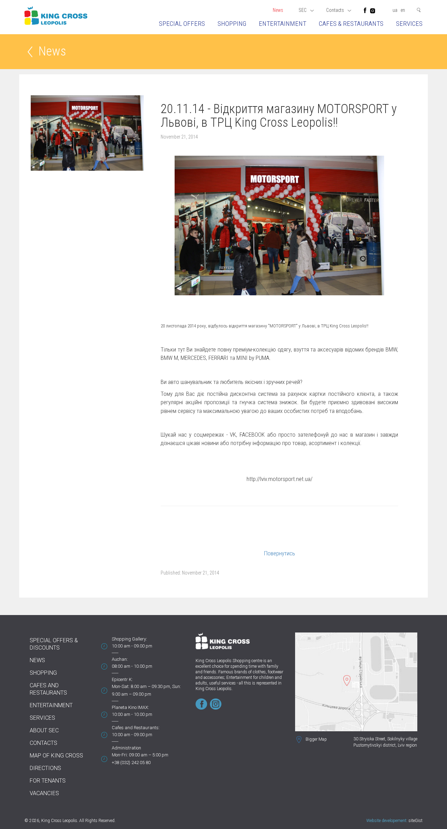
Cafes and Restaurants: (136, 727)
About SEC (44, 730)
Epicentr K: (122, 679)
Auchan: (120, 659)
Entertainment (282, 24)
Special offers (182, 24)
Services (409, 24)
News (278, 10)
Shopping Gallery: (129, 639)
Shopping (232, 24)
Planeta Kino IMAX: (130, 707)
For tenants (48, 780)
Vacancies (44, 793)
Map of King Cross (56, 755)
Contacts (43, 743)
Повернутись (279, 553)
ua (395, 10)
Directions (45, 768)
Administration (126, 747)
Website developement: (387, 820)
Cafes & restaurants (351, 24)
